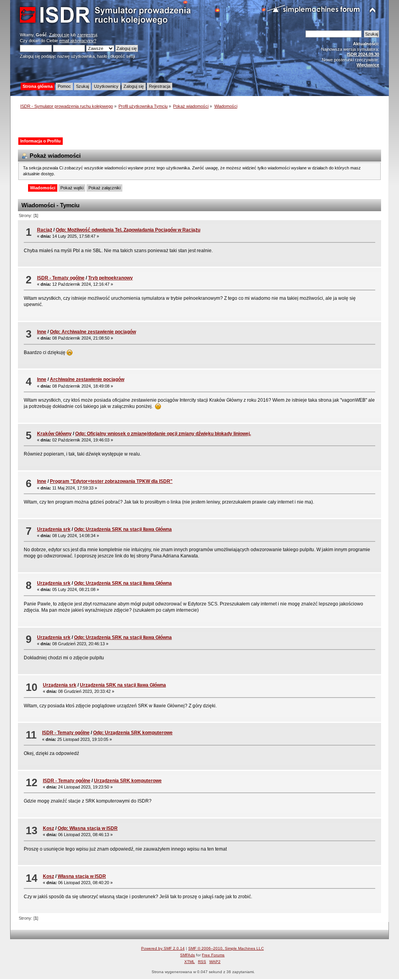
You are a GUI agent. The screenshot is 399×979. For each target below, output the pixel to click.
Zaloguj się (59, 34)
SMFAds (187, 955)
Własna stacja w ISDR (82, 876)
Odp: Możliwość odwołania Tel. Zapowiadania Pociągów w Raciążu (128, 230)
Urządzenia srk (54, 529)
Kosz (48, 828)
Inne (41, 332)
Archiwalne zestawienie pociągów (87, 379)
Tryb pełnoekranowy (110, 278)
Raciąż (44, 230)
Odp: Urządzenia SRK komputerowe (133, 732)
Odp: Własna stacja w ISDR (88, 828)
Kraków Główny (54, 433)
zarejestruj (87, 34)
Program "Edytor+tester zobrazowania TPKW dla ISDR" (111, 481)
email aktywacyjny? (77, 40)
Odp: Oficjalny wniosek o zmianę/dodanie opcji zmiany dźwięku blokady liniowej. (163, 433)
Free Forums (213, 955)
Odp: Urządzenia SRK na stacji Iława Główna (123, 529)
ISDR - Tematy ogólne (61, 278)
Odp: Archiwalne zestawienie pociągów (93, 332)
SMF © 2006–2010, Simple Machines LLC (226, 948)
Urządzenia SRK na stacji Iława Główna (123, 685)
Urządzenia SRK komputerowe (128, 780)
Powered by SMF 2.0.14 (163, 948)
